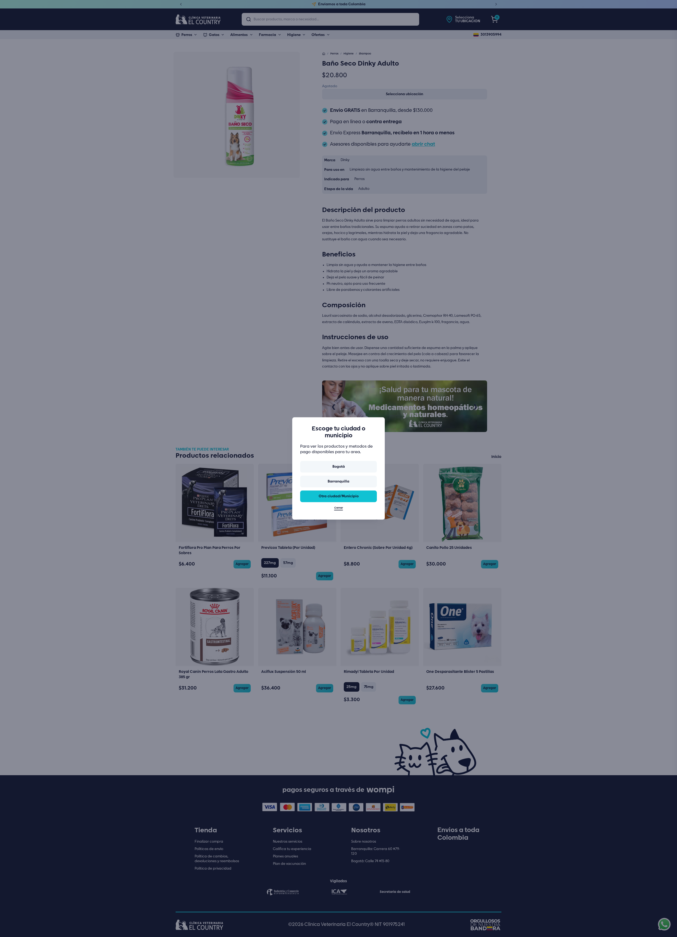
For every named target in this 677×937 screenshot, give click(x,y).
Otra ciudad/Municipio (339, 496)
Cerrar (338, 508)
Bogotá (338, 466)
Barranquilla (338, 481)
